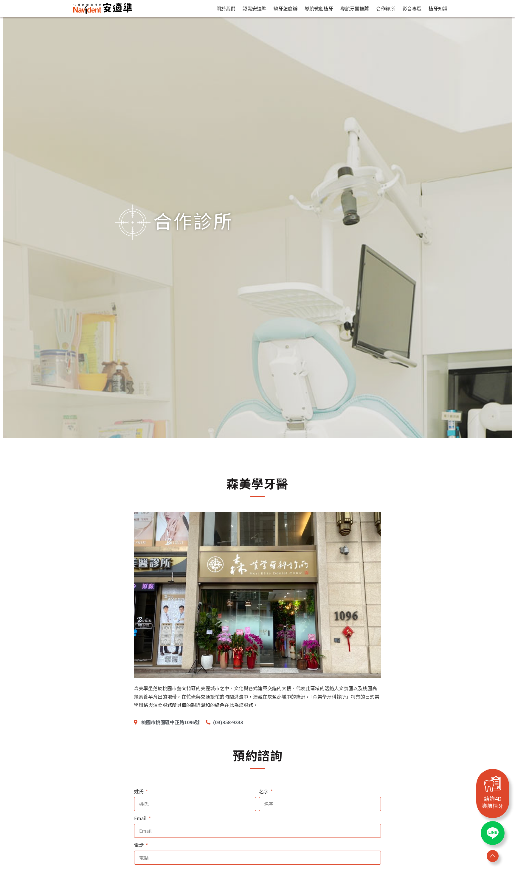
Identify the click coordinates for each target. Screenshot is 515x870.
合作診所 (385, 8)
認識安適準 (254, 8)
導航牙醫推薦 (354, 8)
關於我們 (225, 8)
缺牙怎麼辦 (285, 8)
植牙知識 (438, 8)
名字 (264, 791)
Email (141, 818)
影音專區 (411, 8)
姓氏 (139, 791)
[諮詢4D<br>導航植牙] (493, 784)
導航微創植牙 (319, 8)
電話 (139, 845)
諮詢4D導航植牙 (492, 802)
